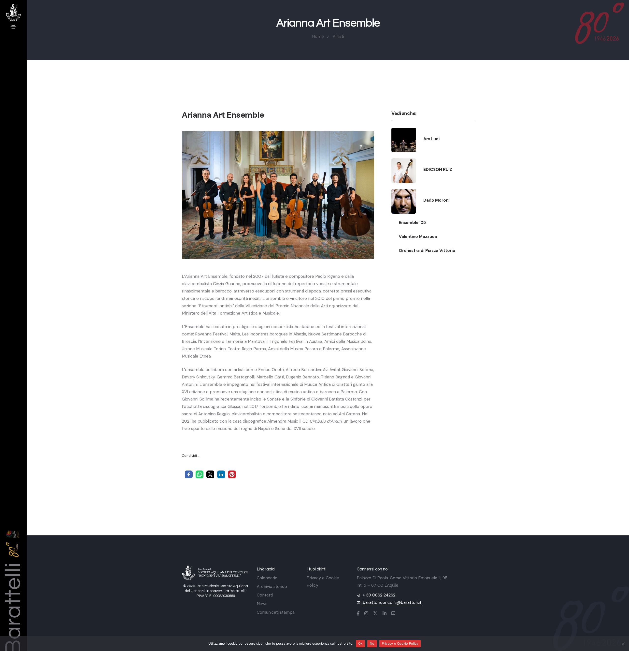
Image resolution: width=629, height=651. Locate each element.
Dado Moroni (436, 200)
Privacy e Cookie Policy (400, 643)
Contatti (265, 595)
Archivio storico (272, 586)
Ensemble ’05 (412, 222)
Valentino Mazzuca (418, 236)
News (262, 603)
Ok (360, 643)
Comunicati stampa (276, 612)
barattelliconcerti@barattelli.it (392, 602)
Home (318, 36)
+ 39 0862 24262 (379, 595)
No (372, 643)
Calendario (267, 578)
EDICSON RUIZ (437, 169)
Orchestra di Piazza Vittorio (427, 250)
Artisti (338, 36)
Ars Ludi (431, 138)
